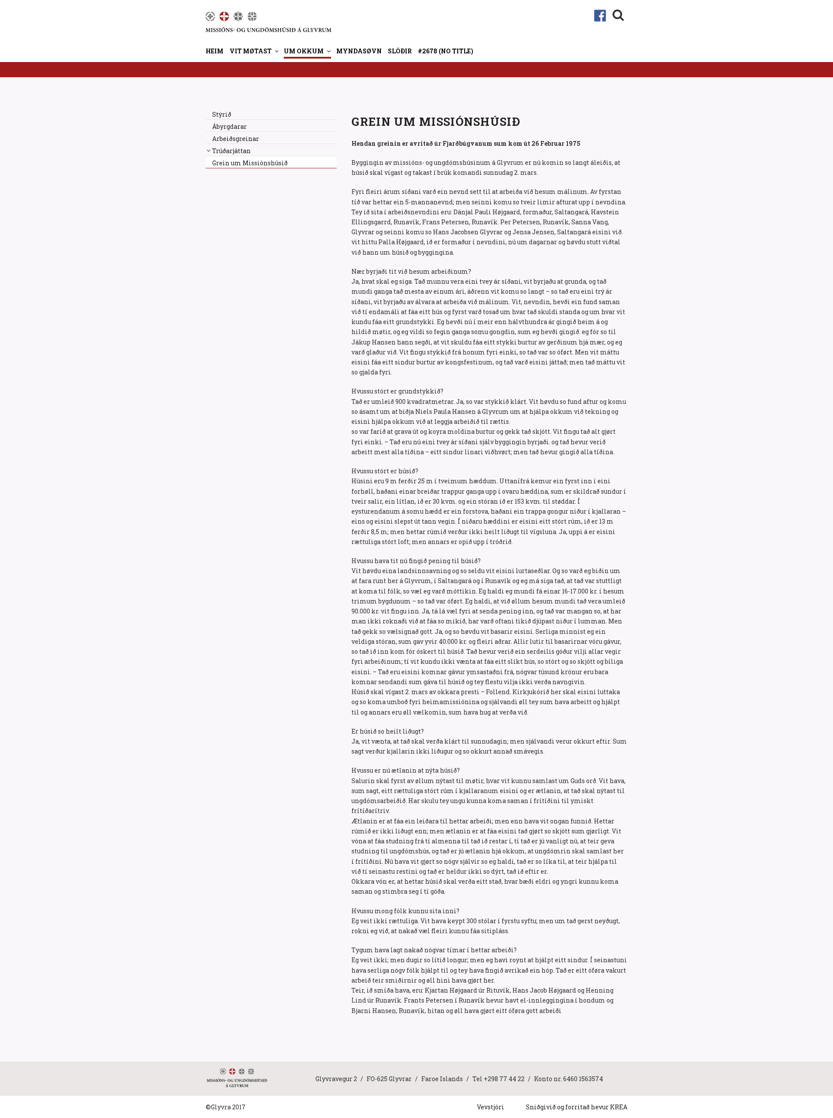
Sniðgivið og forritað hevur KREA (576, 1107)
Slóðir (400, 51)
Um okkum (304, 51)
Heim (214, 51)
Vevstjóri (490, 1107)
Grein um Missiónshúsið (250, 163)
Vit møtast (251, 51)
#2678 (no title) (445, 51)
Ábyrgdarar (229, 126)
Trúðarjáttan (231, 151)
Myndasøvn (359, 51)
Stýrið (221, 114)
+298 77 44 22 (504, 1079)
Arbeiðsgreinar (235, 138)
